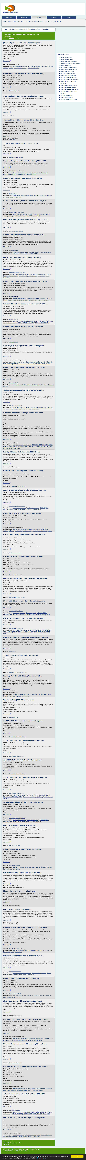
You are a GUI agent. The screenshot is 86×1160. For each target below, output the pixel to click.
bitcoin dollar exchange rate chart (18, 253)
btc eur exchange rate (35, 172)
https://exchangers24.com (15, 405)
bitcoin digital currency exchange (29, 1136)
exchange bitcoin (34, 867)
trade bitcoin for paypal (15, 696)
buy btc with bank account (68, 77)
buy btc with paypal (66, 95)
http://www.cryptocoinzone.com (17, 272)
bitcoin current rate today (20, 68)
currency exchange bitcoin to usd (71, 63)
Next (17, 1142)
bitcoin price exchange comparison (42, 274)
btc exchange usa (25, 696)
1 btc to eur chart (16, 195)
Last (20, 1142)
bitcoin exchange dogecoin (35, 529)
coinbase (9, 17)
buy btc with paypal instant (69, 99)
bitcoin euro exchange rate (32, 1135)
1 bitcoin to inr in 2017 (26, 216)
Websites (17, 21)
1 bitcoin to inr (16, 384)
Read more (6, 61)
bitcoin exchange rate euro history (20, 172)
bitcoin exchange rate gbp (31, 407)
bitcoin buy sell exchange (68, 75)
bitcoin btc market (66, 57)
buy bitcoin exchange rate (40, 795)
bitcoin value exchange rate (12, 797)
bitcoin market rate (33, 68)
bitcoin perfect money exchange (36, 1088)
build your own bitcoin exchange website (22, 445)
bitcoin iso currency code (11, 1136)
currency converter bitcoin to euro (12, 197)
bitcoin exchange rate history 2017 (23, 509)
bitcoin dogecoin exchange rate (20, 529)
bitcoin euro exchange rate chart (39, 973)
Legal (8, 1149)
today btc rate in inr (36, 216)
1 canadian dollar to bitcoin (19, 252)
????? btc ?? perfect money (37, 1090)
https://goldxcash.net (14, 865)
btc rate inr (44, 384)
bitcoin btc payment (66, 59)
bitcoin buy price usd (67, 97)
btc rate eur (31, 974)
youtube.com (12, 651)
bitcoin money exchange (41, 1114)
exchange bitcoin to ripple (35, 950)
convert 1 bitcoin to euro (45, 195)
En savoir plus (41, 1158)
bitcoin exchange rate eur (19, 174)
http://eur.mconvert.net (15, 971)
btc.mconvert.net (13, 193)
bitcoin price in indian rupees (19, 508)
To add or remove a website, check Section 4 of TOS (17, 1151)
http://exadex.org (13, 717)
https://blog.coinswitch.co (15, 948)
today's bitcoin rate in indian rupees (21, 214)
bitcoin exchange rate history (69, 89)
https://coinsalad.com (14, 90)
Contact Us (57, 21)
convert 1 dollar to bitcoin (32, 252)
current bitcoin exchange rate (38, 66)
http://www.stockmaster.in (15, 553)
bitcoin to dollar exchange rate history (18, 300)
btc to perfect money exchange (20, 1088)
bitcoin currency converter (25, 323)
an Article (40, 21)
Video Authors (25, 21)
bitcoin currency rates (42, 323)
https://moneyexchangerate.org (17, 486)
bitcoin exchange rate (43, 364)
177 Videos (11, 38)
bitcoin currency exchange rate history (39, 300)
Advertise (49, 21)
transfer (54, 17)
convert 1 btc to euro (31, 174)
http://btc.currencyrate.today (16, 157)
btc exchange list (47, 950)
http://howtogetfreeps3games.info (17, 672)
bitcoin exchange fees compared (28, 276)
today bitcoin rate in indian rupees (37, 214)
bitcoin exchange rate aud (19, 362)
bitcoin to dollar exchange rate (24, 614)
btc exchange (16, 869)
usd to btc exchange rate (23, 1090)
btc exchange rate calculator (13, 409)
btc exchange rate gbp (18, 407)
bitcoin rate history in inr (35, 384)
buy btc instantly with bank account (69, 92)
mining (69, 17)
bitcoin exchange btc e (41, 321)
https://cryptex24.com (14, 845)
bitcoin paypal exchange (20, 694)
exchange (39, 18)
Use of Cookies (19, 1149)
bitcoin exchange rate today (20, 66)
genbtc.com (12, 115)
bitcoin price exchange (10, 276)
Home (4, 21)
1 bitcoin (43, 867)
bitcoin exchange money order (22, 1114)
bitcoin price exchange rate (22, 795)
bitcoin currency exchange (69, 61)
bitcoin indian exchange (33, 508)
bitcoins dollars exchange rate (36, 362)
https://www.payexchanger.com (17, 597)
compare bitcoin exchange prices (22, 274)
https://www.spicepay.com (15, 1062)
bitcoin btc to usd (66, 65)
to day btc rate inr (37, 509)
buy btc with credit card (68, 73)
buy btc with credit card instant (70, 79)
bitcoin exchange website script (16, 446)
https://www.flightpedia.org (16, 611)
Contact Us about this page (33, 1149)
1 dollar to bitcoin (33, 253)
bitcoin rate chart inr (24, 384)
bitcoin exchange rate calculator (26, 363)
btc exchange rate (31, 613)
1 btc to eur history (25, 195)
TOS (12, 1149)
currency (23, 17)
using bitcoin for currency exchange (37, 446)
